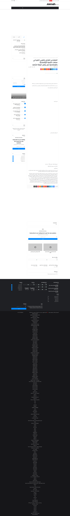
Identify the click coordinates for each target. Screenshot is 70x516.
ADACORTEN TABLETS (35, 338)
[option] (18, 94)
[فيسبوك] (56, 69)
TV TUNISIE (35, 493)
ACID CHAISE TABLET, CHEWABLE (35, 317)
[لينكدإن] (53, 69)
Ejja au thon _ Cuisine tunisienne (35, 393)
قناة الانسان (35, 506)
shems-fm (35, 484)
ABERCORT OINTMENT (35, 313)
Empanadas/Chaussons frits (35, 397)
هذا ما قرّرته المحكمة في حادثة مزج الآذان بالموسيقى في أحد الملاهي (20, 50)
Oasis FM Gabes (35, 442)
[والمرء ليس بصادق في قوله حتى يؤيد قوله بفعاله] (23, 104)
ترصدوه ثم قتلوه (23, 43)
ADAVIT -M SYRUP (35, 360)
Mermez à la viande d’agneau (35, 423)
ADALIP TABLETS (35, 342)
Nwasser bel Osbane (35, 441)
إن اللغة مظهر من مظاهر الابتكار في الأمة (17, 115)
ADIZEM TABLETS (35, 368)
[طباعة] (34, 186)
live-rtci (35, 419)
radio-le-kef (35, 466)
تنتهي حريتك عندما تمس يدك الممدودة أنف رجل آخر (16, 111)
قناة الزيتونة (35, 509)
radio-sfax (35, 471)
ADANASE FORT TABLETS (35, 347)
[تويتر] (54, 69)
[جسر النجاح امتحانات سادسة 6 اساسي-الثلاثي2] (41, 288)
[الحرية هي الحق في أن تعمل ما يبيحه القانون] (23, 119)
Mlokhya (35, 429)
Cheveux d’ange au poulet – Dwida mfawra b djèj (35, 381)
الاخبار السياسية (23, 157)
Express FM (35, 398)
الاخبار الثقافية (23, 161)
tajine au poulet (35, 489)
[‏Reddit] (47, 69)
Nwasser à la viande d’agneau (35, 440)
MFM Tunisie (35, 427)
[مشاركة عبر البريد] (36, 186)
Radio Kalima (35, 453)
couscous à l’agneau (35, 385)
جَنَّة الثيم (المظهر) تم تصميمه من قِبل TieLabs (41, 312)
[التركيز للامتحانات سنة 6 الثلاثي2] (42, 261)
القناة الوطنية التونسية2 (35, 501)
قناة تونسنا (35, 510)
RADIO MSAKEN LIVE (35, 458)
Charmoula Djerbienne (35, 514)
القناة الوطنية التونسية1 (35, 500)
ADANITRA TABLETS (35, 351)
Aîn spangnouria (35, 373)
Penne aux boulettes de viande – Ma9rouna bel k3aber (35, 446)
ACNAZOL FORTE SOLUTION (35, 320)
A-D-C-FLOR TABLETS (20, 312)
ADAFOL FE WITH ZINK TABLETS (35, 339)
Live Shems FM (35, 416)
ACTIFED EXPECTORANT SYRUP (35, 325)
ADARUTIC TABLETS (35, 359)
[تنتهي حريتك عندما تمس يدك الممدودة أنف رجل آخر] (23, 112)
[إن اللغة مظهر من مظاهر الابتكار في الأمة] (23, 115)
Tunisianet (55, 223)
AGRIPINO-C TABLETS (35, 372)
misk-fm (35, 428)
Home (35, 402)
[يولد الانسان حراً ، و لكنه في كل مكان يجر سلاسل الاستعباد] (23, 108)
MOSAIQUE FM (35, 432)
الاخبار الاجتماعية (23, 158)
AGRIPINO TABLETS (35, 369)
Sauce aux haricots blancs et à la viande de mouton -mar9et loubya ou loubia (35, 483)
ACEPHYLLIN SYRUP (35, 316)
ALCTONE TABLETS (35, 377)
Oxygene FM (35, 445)
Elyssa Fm (35, 394)
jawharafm (35, 406)
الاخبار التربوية (20, 284)
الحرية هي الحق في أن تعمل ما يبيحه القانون (16, 119)
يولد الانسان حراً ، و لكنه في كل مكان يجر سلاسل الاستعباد (16, 108)
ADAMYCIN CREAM (35, 346)
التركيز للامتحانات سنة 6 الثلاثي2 (45, 0)
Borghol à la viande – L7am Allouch (35, 380)
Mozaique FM (35, 436)
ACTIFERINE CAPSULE (35, 329)
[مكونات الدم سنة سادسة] (32, 261)
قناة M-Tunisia (35, 505)
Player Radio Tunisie (35, 450)
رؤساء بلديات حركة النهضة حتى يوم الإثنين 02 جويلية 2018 (35, 502)
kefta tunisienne (35, 411)
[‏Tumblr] (51, 69)
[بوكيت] (41, 69)
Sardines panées (35, 480)
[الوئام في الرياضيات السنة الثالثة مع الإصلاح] (45, 288)
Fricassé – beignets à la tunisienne (35, 399)
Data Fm (35, 390)
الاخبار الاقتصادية (56, 297)
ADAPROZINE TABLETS (35, 355)
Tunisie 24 (35, 492)
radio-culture (35, 463)
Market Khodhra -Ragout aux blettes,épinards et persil (35, 420)
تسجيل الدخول (18, 86)
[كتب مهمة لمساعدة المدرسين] (45, 290)
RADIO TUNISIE (35, 462)
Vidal (35, 496)
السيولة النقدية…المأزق (22, 52)
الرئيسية (56, 57)
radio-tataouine (35, 472)
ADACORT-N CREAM (35, 337)
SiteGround (30, 312)
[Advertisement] (35, 22)
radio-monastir (35, 467)
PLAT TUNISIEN (35, 449)
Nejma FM (35, 437)
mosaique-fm (35, 433)
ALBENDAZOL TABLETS (35, 376)
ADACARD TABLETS (35, 334)
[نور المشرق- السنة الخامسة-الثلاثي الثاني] (53, 261)
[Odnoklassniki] (43, 69)
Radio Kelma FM (35, 454)
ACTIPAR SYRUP (35, 333)
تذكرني (24, 84)
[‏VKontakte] (45, 69)
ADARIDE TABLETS (35, 356)
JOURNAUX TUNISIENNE (35, 407)
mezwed (35, 424)
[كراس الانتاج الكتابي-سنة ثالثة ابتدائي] (37, 288)
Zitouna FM (35, 497)
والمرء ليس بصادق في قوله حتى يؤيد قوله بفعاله (16, 104)
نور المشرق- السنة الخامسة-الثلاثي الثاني (53, 265)
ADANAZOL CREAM (35, 350)
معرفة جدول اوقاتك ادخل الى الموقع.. (35, 513)
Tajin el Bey (35, 488)
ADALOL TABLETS (35, 343)
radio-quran (35, 470)
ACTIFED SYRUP (35, 326)
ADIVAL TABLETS (35, 367)
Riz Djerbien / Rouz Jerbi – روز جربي (35, 476)
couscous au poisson (35, 386)
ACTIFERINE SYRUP (35, 330)
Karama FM (35, 410)
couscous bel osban (35, 389)
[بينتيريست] (49, 69)
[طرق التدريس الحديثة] (37, 290)
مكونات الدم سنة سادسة (34, 265)
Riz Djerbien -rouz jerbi (35, 475)
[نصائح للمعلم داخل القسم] (41, 290)
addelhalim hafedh (35, 364)
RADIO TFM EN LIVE (35, 459)
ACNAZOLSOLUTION (35, 321)
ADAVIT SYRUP (35, 363)
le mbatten (35, 415)
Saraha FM (35, 479)
